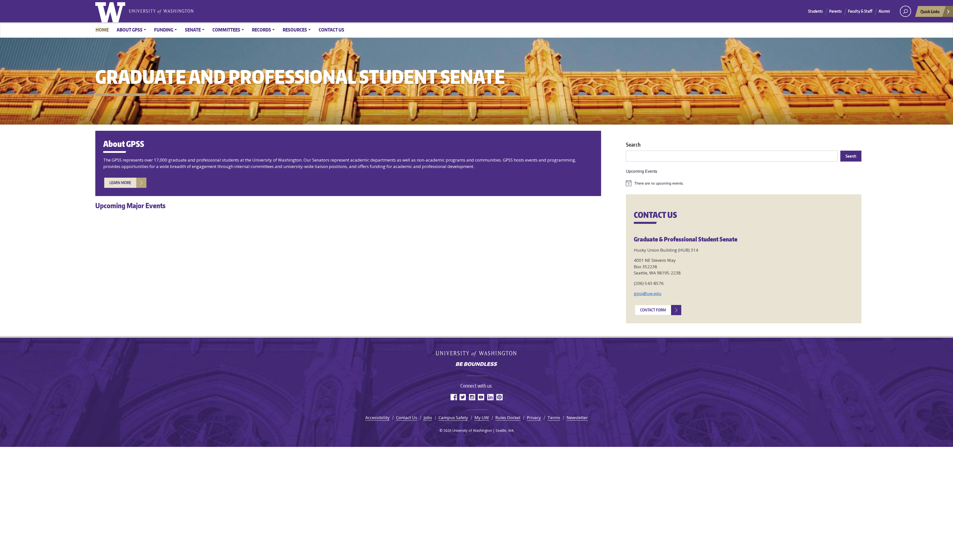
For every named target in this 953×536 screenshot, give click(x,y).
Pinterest (499, 397)
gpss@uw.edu (647, 293)
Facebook (453, 397)
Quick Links (930, 11)
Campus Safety (453, 417)
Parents (835, 11)
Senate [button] (193, 30)
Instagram (472, 397)
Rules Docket (507, 417)
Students (815, 11)
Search (633, 144)
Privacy (534, 417)
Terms (553, 417)
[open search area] (905, 11)
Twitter (462, 397)
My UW (482, 417)
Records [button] (261, 30)
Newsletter (577, 417)
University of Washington (111, 11)
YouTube (481, 397)
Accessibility (377, 417)
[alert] (743, 183)
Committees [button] (226, 30)
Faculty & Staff (860, 11)
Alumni (884, 11)
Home (102, 30)
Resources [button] (295, 30)
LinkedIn (490, 397)
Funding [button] (163, 30)
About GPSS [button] (129, 30)
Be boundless (476, 365)
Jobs (428, 417)
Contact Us (331, 30)
